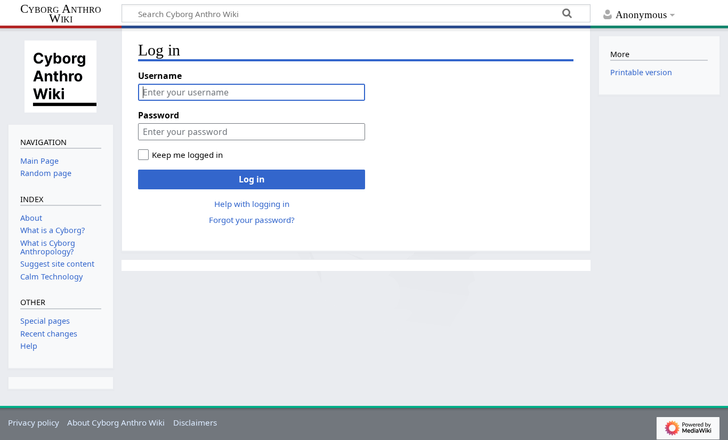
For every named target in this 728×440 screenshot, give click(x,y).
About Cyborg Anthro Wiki (116, 422)
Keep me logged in (187, 154)
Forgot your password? (252, 219)
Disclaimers (195, 422)
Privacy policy (33, 422)
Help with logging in (251, 203)
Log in (252, 179)
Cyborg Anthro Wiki (60, 14)
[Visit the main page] (61, 75)
